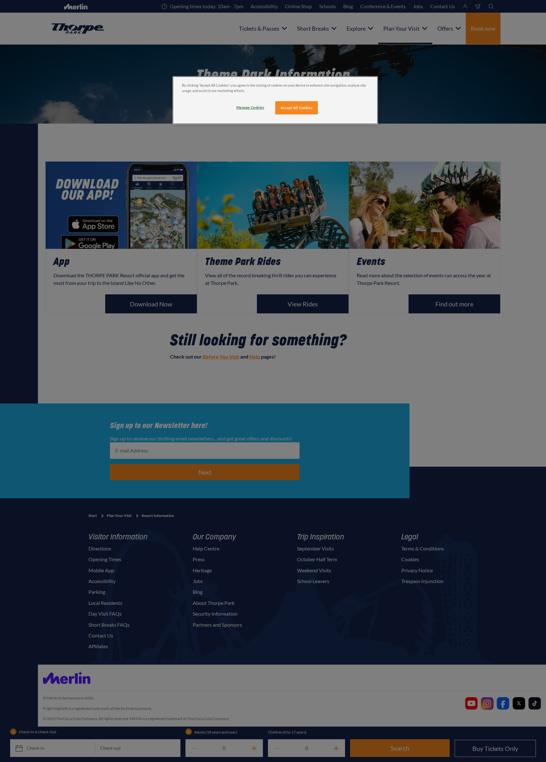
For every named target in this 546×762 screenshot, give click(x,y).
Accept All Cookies (296, 108)
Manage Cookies (250, 107)
